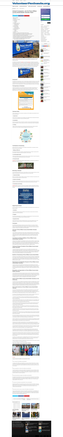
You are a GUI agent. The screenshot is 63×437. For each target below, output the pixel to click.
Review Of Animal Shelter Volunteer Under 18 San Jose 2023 (47, 91)
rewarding (17, 58)
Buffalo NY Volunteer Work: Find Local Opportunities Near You (33, 423)
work (48, 41)
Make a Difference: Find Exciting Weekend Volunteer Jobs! (45, 423)
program (42, 32)
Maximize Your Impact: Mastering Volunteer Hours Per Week (19, 399)
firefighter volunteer (43, 30)
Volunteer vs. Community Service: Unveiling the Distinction (46, 76)
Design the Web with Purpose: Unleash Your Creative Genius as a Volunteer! (46, 430)
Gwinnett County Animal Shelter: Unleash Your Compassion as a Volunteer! (26, 419)
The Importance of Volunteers (16, 19)
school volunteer (47, 32)
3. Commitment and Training (17, 28)
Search (41, 21)
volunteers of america (43, 41)
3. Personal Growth (16, 25)
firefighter (46, 29)
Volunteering (14, 160)
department (42, 29)
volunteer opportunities (23, 6)
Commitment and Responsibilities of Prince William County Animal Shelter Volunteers (22, 33)
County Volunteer (22, 8)
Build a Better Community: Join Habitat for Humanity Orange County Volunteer (25, 410)
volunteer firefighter (46, 6)
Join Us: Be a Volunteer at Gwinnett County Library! (34, 409)
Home (17, 8)
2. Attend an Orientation (16, 27)
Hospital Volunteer (43, 31)
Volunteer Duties (15, 20)
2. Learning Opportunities (16, 24)
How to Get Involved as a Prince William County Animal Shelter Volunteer (22, 38)
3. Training (15, 22)
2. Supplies (15, 30)
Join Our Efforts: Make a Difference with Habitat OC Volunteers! (16, 410)
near (48, 31)
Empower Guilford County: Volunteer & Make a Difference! (35, 418)
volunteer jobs (39, 6)
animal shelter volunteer (32, 6)
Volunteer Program (43, 40)
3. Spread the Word (16, 31)
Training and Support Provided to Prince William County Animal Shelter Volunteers (23, 34)
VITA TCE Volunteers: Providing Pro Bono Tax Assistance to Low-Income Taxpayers (33, 427)
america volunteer (15, 6)
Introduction (14, 18)
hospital (48, 30)
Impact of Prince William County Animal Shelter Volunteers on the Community (22, 37)
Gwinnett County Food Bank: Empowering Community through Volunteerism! (17, 419)
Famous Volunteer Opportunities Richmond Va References (46, 50)
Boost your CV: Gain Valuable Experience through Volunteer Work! (32, 399)
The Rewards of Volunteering (16, 23)
